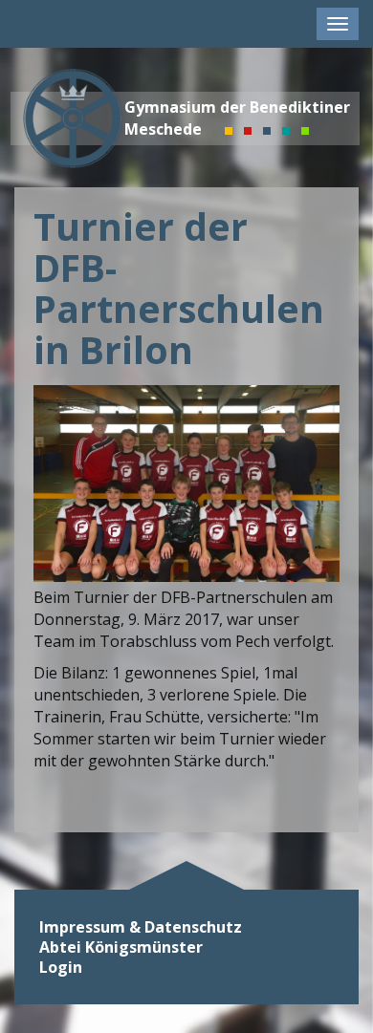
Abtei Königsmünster (121, 947)
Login (60, 968)
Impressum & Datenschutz (140, 927)
